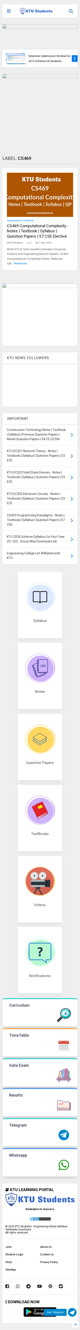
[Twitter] (61, 1286)
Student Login (14, 1254)
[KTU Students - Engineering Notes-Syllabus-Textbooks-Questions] (36, 12)
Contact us (47, 1254)
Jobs (8, 1247)
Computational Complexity (20, 220)
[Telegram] (28, 1286)
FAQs (8, 1262)
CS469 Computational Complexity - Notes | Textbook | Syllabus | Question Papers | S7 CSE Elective (37, 231)
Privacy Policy (49, 1262)
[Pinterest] (50, 1286)
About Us (46, 1247)
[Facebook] (7, 1286)
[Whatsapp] (18, 1286)
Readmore (20, 263)
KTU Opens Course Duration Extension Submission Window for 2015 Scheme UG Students (49, 56)
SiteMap (10, 1269)
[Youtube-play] (39, 1286)
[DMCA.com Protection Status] (40, 1220)
